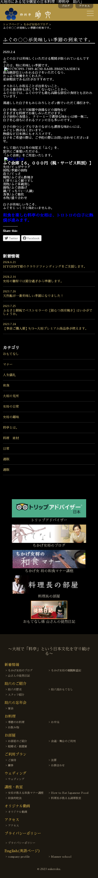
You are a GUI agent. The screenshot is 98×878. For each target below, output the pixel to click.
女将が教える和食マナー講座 (26, 793)
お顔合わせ (58, 765)
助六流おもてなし (62, 689)
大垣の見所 (11, 396)
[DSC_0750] (14, 158)
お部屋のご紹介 (17, 741)
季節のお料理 (16, 722)
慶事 (10, 765)
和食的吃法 (15, 798)
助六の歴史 (15, 689)
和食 (6, 385)
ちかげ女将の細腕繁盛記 (66, 670)
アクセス (84, 6)
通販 (6, 459)
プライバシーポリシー (21, 843)
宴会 (10, 708)
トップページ (11, 24)
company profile (19, 856)
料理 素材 (11, 438)
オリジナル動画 (17, 812)
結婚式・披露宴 (17, 746)
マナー (8, 364)
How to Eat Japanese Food (69, 793)
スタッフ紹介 (16, 694)
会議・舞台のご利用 (63, 741)
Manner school (61, 856)
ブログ (66, 6)
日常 (6, 448)
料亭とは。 (11, 427)
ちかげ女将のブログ (35, 24)
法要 (54, 760)
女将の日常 (11, 406)
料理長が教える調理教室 (66, 798)
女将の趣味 (11, 417)
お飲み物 (13, 727)
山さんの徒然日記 (19, 675)
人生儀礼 (9, 375)
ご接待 (12, 760)
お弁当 (55, 722)
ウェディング (16, 779)
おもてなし (11, 354)
